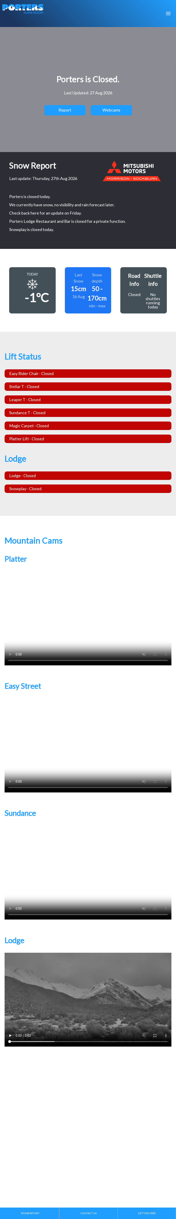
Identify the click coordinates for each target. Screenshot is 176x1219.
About (15, 67)
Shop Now (22, 134)
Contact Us (20, 83)
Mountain (19, 35)
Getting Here (147, 1213)
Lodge (15, 51)
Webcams (19, 99)
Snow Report (22, 115)
